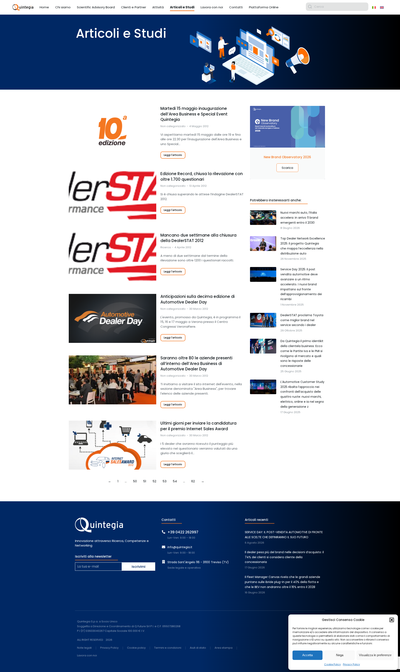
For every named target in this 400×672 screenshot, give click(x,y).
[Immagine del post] (112, 130)
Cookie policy (136, 648)
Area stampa (223, 648)
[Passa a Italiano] (374, 7)
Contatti (168, 520)
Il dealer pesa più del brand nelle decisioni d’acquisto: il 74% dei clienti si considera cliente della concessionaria (284, 557)
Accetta (307, 655)
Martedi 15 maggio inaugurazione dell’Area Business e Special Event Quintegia (194, 114)
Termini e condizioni (167, 648)
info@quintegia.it (180, 547)
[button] (392, 620)
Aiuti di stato (198, 648)
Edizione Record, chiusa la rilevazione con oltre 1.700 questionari (201, 176)
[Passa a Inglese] (382, 7)
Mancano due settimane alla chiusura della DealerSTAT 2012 (198, 238)
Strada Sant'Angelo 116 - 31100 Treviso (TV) (198, 562)
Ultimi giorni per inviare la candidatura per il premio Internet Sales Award (198, 426)
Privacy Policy (351, 664)
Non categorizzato (173, 126)
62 (193, 481)
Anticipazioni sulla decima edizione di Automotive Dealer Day (197, 299)
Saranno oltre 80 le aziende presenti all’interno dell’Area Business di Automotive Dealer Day (196, 363)
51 (144, 481)
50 (135, 481)
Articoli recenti (256, 520)
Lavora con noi (87, 655)
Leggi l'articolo (173, 155)
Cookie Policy (332, 664)
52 (154, 481)
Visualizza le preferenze (375, 655)
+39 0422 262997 (183, 532)
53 (164, 481)
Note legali (84, 648)
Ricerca (165, 247)
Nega (339, 655)
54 (175, 481)
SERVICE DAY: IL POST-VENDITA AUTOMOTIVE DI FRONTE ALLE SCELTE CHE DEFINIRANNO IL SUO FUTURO (284, 534)
